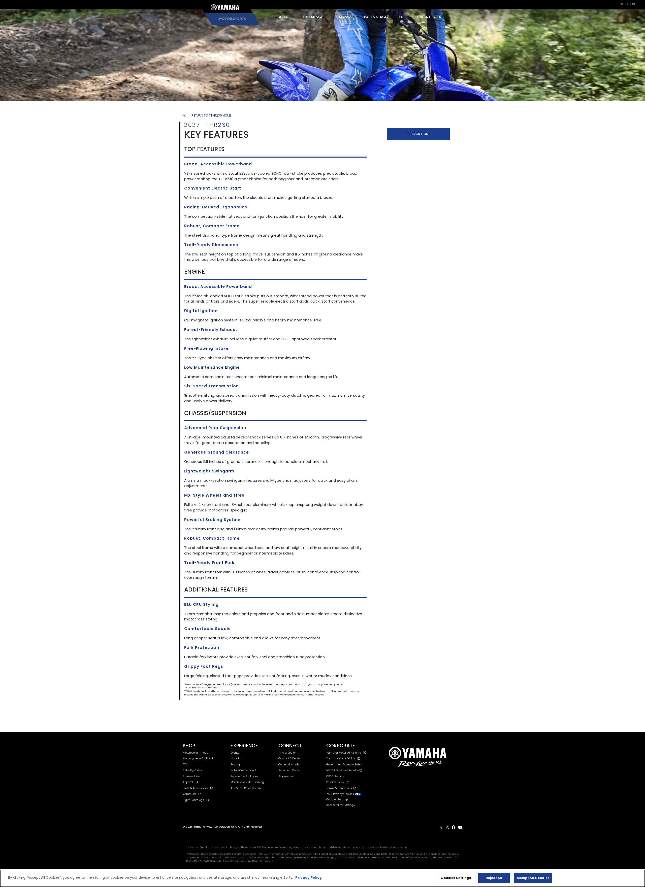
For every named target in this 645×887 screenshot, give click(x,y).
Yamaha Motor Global (341, 758)
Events (235, 753)
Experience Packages (244, 776)
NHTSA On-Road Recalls (343, 770)
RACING (343, 16)
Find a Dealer (287, 753)
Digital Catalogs (193, 800)
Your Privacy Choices (340, 794)
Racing (235, 764)
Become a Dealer (289, 770)
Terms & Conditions (339, 788)
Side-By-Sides (192, 770)
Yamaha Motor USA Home (343, 753)
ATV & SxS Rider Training (247, 788)
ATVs (186, 764)
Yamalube (190, 794)
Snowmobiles (192, 776)
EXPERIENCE (313, 16)
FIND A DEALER (429, 16)
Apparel (188, 782)
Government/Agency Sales (344, 764)
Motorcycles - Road (195, 753)
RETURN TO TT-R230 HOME (211, 115)
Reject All (494, 877)
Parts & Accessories (195, 788)
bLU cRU (236, 758)
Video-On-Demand (243, 770)
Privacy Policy (336, 782)
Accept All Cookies (533, 877)
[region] (322, 878)
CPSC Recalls (335, 776)
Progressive (286, 776)
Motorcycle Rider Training (247, 782)
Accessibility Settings (340, 805)
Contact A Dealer (289, 758)
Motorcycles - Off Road (198, 758)
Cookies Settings (456, 877)
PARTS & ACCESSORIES (383, 16)
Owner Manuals (288, 764)
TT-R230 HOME (418, 134)
